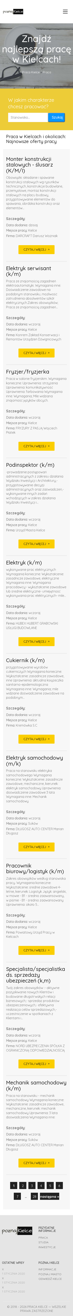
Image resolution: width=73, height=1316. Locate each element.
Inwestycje (47, 1247)
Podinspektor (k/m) (30, 465)
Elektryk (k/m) (24, 563)
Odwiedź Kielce (50, 1279)
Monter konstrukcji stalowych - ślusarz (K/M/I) (29, 165)
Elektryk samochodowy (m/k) (34, 761)
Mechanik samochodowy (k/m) (36, 1085)
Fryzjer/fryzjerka (27, 372)
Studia (43, 1242)
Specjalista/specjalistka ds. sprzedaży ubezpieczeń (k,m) (35, 975)
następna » (49, 1196)
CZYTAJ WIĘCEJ (35, 249)
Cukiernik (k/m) (25, 660)
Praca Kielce (31, 72)
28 (34, 1196)
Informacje (47, 1269)
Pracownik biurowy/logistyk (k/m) (35, 868)
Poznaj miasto (50, 1274)
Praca (43, 1237)
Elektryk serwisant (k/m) (28, 271)
